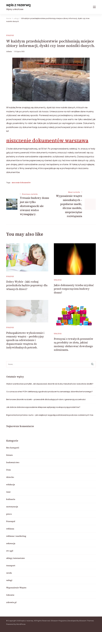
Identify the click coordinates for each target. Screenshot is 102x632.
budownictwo (12, 462)
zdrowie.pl (11, 602)
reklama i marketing (16, 536)
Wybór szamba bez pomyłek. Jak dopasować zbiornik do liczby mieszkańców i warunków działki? (49, 384)
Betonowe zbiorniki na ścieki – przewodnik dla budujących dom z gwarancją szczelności (46, 399)
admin (9, 51)
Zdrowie (10, 595)
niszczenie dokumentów (21, 182)
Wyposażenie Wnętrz (16, 587)
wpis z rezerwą (18, 5)
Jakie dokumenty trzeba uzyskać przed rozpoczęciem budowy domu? (74, 288)
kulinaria (10, 499)
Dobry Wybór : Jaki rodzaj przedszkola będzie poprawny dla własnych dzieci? (26, 285)
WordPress (20, 624)
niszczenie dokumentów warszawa (47, 140)
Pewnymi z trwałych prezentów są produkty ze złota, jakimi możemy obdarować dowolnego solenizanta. (73, 344)
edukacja (10, 484)
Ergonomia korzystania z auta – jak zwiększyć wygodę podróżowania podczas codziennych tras (49, 415)
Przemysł (10, 521)
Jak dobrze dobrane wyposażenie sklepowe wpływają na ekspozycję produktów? (43, 407)
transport (10, 565)
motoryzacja (12, 506)
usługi (10, 35)
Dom (8, 469)
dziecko (10, 477)
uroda (9, 572)
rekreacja (10, 543)
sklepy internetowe (15, 558)
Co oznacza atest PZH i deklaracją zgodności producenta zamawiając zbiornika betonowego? (49, 392)
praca (9, 514)
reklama (10, 528)
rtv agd (9, 550)
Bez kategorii (12, 447)
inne (8, 491)
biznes (9, 455)
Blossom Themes (86, 621)
